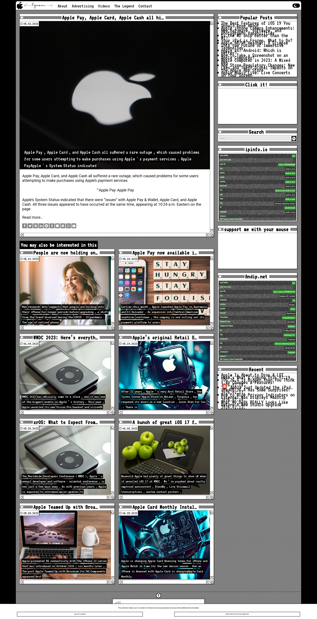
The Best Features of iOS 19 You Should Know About (255, 24)
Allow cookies (80, 614)
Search (294, 139)
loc (257, 190)
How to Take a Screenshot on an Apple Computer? (254, 56)
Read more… (32, 217)
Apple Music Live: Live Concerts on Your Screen (255, 74)
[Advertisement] (257, 106)
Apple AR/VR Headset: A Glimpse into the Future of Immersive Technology (254, 45)
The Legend (124, 5)
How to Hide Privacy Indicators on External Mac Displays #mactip (258, 396)
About (63, 5)
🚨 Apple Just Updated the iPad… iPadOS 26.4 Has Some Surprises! (257, 388)
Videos (104, 5)
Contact (145, 5)
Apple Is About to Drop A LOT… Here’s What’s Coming (253, 376)
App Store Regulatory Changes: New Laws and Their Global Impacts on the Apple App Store (258, 67)
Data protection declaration (237, 614)
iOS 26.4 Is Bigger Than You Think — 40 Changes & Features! (258, 381)
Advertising (83, 5)
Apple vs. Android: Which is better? (251, 51)
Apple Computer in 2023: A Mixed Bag (255, 61)
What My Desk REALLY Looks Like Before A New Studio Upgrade (254, 403)
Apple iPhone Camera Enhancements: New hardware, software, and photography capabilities (258, 30)
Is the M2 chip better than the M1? (254, 37)
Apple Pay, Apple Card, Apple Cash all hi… (113, 17)
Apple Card (50, 176)
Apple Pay (134, 200)
